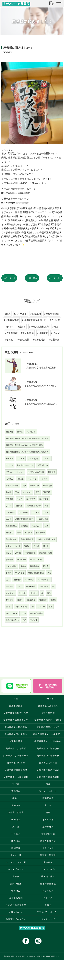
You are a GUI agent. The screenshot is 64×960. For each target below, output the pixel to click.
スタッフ (46, 458)
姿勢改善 (17, 579)
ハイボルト (36, 525)
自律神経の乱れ (12, 620)
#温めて (22, 326)
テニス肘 (22, 593)
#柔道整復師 (11, 333)
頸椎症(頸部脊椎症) (35, 572)
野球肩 (45, 566)
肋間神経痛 (40, 532)
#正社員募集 (27, 333)
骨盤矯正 (51, 472)
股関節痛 (9, 559)
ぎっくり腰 (31, 478)
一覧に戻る (32, 278)
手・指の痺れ (11, 539)
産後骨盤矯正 (11, 525)
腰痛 (50, 606)
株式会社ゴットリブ (25, 465)
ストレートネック (13, 546)
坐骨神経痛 (30, 586)
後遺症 (53, 599)
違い (8, 579)
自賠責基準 (30, 599)
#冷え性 (9, 339)
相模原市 (18, 505)
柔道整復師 (10, 512)
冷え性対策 (43, 498)
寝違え (27, 546)
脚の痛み (28, 532)
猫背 (49, 572)
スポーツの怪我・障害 (46, 539)
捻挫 (24, 485)
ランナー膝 (21, 559)
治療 (46, 525)
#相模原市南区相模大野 (34, 320)
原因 (37, 492)
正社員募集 (23, 512)
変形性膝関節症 (45, 552)
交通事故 (9, 498)
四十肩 (45, 546)
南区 (46, 505)
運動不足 (47, 492)
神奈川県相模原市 (33, 505)
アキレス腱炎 (11, 566)
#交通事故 (54, 339)
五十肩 (36, 546)
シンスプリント (36, 559)
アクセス (9, 465)
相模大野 (9, 431)
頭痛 (19, 532)
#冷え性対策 (39, 339)
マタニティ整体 (21, 606)
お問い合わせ (42, 465)
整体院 (8, 492)
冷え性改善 (30, 498)
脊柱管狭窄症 (30, 552)
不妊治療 (33, 620)
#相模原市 (42, 333)
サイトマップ (48, 919)
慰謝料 (19, 599)
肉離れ (23, 566)
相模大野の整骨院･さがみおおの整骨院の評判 (24, 445)
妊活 (24, 620)
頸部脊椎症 (34, 566)
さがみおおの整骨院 (36, 472)
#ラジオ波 (55, 320)
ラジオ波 (35, 512)
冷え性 (19, 498)
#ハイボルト (20, 313)
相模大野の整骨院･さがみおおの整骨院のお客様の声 (27, 451)
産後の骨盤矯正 (27, 539)
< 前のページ (9, 278)
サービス (9, 458)
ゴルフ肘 (33, 593)
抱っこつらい (11, 613)
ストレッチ (27, 492)
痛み (49, 593)
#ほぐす (10, 326)
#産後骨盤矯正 (51, 313)
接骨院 (8, 606)
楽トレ (19, 586)
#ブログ (55, 333)
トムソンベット (44, 579)
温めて (8, 519)
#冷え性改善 (22, 339)
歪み (17, 492)
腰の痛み (9, 532)
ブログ (8, 505)
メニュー (20, 458)
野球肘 (8, 572)
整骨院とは (47, 485)
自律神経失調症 (36, 613)
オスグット (10, 593)
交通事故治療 (42, 519)
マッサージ (29, 579)
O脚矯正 (20, 478)
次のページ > (54, 278)
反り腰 (18, 552)
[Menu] (59, 3)
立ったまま (19, 572)
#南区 (55, 326)
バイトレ (9, 586)
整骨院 (19, 431)
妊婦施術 (24, 525)
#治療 (8, 313)
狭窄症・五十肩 (12, 485)
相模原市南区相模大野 (24, 519)
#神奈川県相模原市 (39, 326)
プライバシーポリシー (15, 472)
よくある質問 (33, 458)
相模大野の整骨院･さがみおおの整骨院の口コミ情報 (27, 438)
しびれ (23, 613)
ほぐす (45, 512)
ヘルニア (44, 478)
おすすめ (41, 606)
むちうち (9, 599)
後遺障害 (43, 599)
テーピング (34, 485)
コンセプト (30, 431)
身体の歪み (43, 586)
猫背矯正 (9, 478)
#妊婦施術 (35, 313)
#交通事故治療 (11, 320)
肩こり (8, 552)
